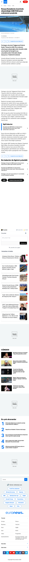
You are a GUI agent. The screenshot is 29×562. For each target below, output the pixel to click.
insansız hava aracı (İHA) (16, 180)
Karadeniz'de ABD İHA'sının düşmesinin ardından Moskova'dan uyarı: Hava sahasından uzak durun (12, 128)
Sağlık (24, 495)
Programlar (18, 533)
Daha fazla (3, 547)
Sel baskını (21, 502)
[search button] (25, 479)
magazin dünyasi (9, 502)
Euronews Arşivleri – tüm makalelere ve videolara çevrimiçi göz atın (21, 538)
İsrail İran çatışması (14, 488)
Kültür (16, 530)
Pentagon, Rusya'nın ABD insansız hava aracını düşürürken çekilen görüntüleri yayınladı (12, 163)
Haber (5, 5)
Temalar (3, 518)
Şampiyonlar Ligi (14, 495)
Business (3, 524)
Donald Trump (9, 499)
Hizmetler (3, 543)
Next (2, 527)
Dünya (9, 5)
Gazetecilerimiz (5, 536)
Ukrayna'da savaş (10, 492)
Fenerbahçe (20, 499)
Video (2, 533)
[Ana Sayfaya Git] (5, 2)
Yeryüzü (17, 524)
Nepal (11, 506)
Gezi (2, 530)
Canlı (25, 1)
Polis (18, 506)
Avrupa (3, 521)
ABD (13, 5)
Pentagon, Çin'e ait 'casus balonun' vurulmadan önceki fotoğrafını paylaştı (12, 174)
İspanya (21, 492)
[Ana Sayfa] (1, 5)
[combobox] (14, 479)
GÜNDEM (5, 350)
